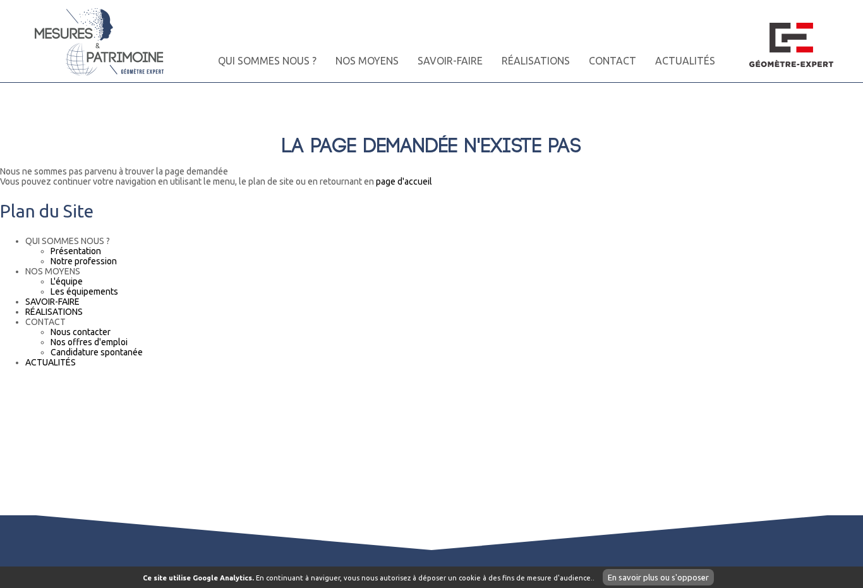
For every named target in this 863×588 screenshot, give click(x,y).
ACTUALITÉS (685, 60)
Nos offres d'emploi (89, 342)
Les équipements (84, 291)
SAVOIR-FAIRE (450, 60)
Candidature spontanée (97, 352)
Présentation (76, 251)
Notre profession (84, 261)
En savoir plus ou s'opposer (658, 577)
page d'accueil (404, 181)
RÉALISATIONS (536, 60)
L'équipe (67, 281)
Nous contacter (81, 332)
